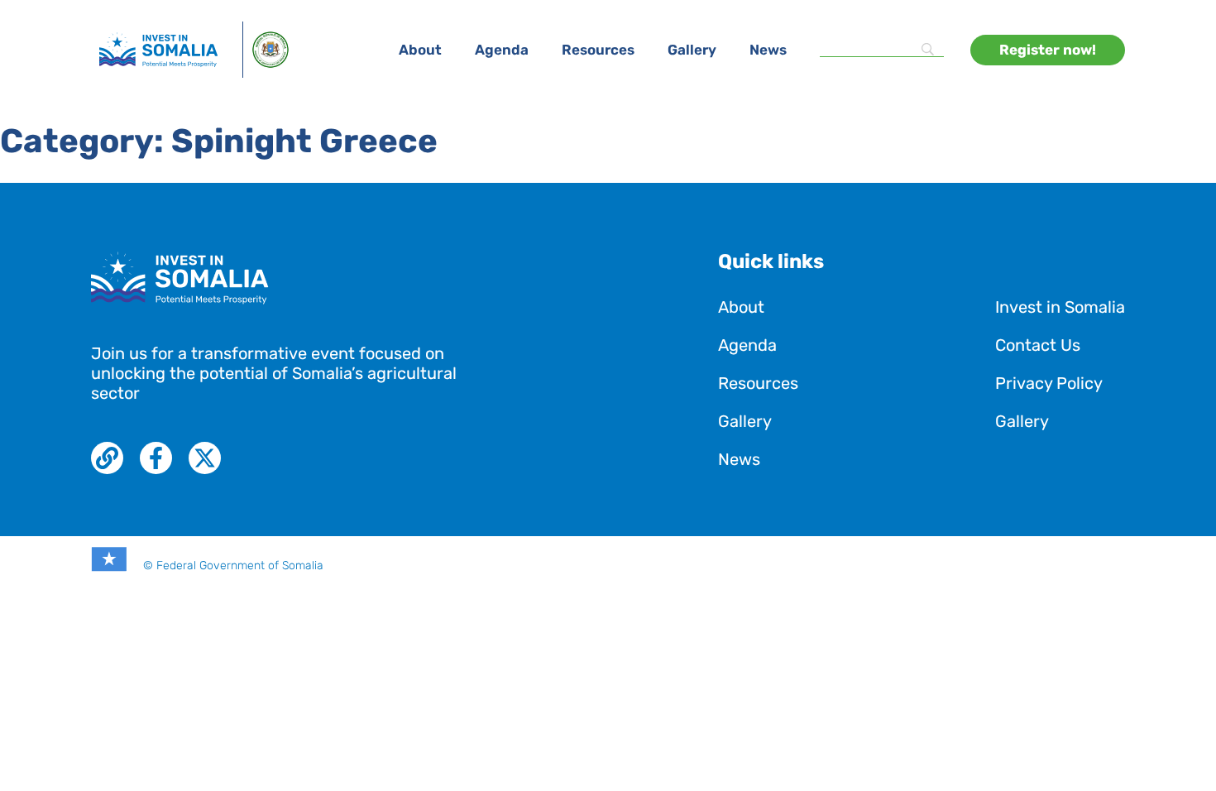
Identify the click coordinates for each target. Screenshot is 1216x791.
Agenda (502, 49)
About (420, 49)
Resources (598, 49)
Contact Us (1037, 345)
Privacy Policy (1049, 383)
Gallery (692, 49)
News (768, 49)
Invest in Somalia (1060, 307)
